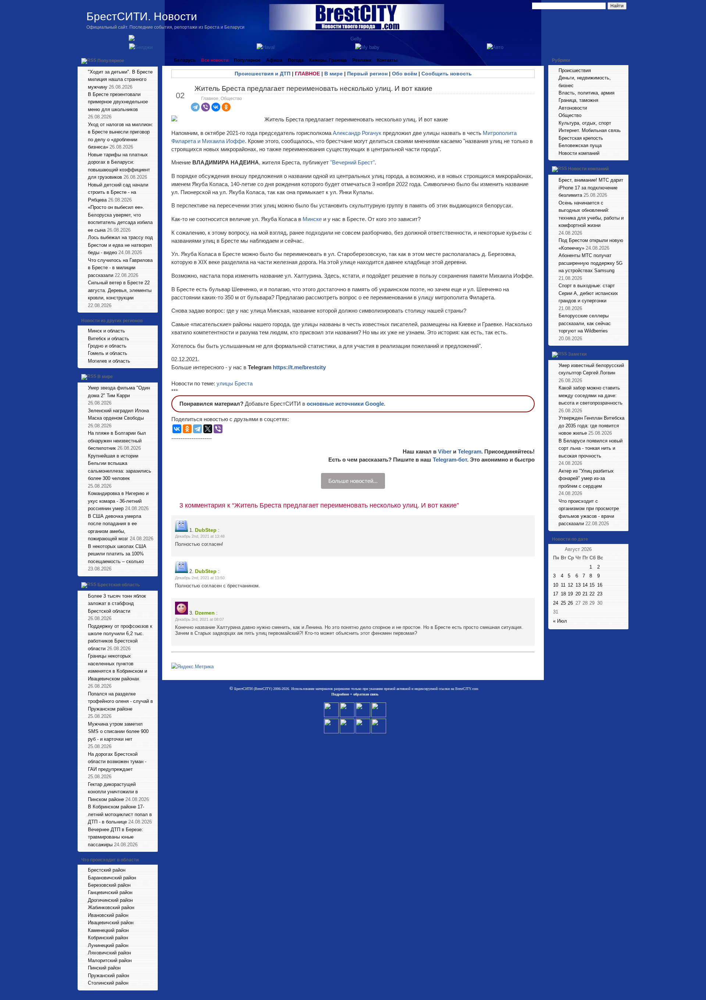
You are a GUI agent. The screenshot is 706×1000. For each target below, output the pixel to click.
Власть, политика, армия (586, 93)
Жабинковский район (111, 907)
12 (570, 585)
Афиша (274, 60)
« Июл (560, 621)
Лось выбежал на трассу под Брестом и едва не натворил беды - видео (120, 245)
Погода (296, 60)
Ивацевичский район (110, 922)
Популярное (110, 60)
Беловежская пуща (580, 145)
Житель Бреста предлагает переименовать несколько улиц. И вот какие (313, 88)
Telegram (469, 451)
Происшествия (575, 70)
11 (563, 585)
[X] (207, 428)
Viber (445, 451)
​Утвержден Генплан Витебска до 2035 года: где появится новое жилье (591, 425)
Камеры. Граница (328, 60)
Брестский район (106, 870)
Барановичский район (112, 877)
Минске (313, 219)
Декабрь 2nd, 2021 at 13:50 (200, 578)
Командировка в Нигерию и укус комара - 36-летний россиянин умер (118, 501)
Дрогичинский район (110, 900)
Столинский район (108, 983)
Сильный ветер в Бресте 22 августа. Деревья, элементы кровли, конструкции (119, 290)
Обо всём (404, 73)
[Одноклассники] (226, 107)
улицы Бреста (235, 383)
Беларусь (185, 60)
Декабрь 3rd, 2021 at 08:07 (199, 619)
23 (599, 594)
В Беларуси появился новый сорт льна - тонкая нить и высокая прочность (591, 448)
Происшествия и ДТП (262, 73)
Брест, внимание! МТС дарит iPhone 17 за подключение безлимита (591, 187)
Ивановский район (108, 915)
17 (555, 594)
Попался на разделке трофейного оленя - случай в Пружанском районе (120, 701)
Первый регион (367, 73)
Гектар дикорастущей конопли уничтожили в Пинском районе (113, 792)
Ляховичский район (109, 952)
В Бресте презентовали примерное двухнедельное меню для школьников (118, 102)
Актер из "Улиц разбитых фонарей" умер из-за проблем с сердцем (586, 478)
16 (599, 585)
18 (563, 594)
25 (563, 603)
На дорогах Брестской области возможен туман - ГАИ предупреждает (117, 761)
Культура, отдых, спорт (585, 123)
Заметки (577, 354)
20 (578, 594)
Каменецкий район (108, 930)
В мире (105, 377)
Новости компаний (579, 153)
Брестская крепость (581, 138)
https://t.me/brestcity (299, 367)
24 (555, 603)
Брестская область (118, 584)
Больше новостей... (353, 481)
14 (585, 585)
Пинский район (104, 968)
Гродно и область (107, 346)
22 (592, 594)
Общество (231, 98)
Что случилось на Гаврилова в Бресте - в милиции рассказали (120, 267)
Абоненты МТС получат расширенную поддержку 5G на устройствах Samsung (591, 263)
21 (585, 594)
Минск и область (106, 331)
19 (570, 594)
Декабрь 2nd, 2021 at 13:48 (200, 536)
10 (555, 585)
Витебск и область (108, 338)
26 (570, 603)
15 (592, 585)
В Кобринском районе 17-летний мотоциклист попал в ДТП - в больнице (120, 814)
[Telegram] (195, 107)
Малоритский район (110, 960)
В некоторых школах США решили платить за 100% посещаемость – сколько (117, 554)
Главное (209, 98)
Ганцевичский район (110, 892)
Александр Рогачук (357, 133)
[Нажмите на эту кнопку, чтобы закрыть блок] (153, 60)
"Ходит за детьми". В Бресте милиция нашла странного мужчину (120, 79)
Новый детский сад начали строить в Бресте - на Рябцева (118, 192)
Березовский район (109, 885)
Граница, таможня (578, 100)
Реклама (361, 60)
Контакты (387, 60)
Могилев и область (109, 361)
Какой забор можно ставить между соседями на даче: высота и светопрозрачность (591, 395)
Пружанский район (108, 975)
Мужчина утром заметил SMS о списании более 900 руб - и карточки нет (118, 731)
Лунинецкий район (108, 945)
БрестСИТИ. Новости (141, 16)
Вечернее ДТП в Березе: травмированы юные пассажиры (115, 837)
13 (578, 585)
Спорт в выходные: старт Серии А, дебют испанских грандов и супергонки (588, 293)
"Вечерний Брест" (352, 162)
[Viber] (205, 107)
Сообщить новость (446, 73)
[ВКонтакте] (215, 107)
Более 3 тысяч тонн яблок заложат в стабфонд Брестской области (117, 603)
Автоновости (573, 108)
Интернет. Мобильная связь (590, 130)
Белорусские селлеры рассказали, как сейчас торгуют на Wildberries (585, 323)
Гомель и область (107, 353)
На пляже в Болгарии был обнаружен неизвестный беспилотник (117, 440)
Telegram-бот (450, 459)
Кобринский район (108, 937)
